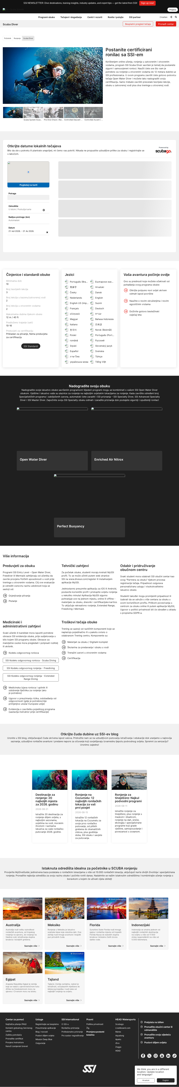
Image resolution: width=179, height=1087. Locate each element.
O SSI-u (65, 1059)
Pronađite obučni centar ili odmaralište (158, 1063)
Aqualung (119, 1070)
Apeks (118, 1074)
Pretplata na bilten (154, 1056)
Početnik (7, 38)
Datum (12, 228)
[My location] (44, 210)
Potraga (12, 193)
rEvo (117, 1078)
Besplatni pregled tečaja (138, 24)
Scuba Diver (28, 38)
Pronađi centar (166, 24)
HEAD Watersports (125, 1054)
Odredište (13, 206)
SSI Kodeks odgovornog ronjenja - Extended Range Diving (30, 712)
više (115, 268)
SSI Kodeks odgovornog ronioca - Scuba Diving (30, 695)
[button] (147, 3)
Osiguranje (40, 1078)
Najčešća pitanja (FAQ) (16, 1059)
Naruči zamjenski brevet (17, 1081)
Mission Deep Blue (44, 1074)
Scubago (119, 1059)
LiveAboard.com (122, 1062)
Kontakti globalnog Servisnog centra (19, 1064)
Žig (87, 1062)
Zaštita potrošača (14, 1069)
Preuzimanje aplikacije (46, 1062)
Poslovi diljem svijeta (45, 1070)
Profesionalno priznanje (72, 1066)
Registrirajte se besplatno (47, 1059)
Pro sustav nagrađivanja (73, 1070)
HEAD (118, 1085)
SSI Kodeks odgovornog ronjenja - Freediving (31, 702)
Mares (118, 1066)
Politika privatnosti (94, 1059)
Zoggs (118, 1081)
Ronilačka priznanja (70, 1062)
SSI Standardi (31, 380)
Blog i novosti (42, 1066)
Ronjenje (17, 38)
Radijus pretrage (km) (19, 217)
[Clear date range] (47, 232)
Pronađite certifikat (14, 1073)
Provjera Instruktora (15, 1077)
